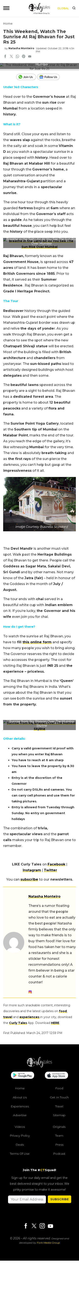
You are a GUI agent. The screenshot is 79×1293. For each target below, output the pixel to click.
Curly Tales (18, 1023)
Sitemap (59, 1115)
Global (63, 8)
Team (59, 1135)
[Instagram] (42, 1226)
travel (7, 1017)
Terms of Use (19, 1154)
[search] (74, 8)
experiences (29, 1017)
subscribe (29, 879)
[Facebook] (25, 1226)
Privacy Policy (20, 1135)
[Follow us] (50, 77)
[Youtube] (50, 1226)
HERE (55, 1023)
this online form (37, 642)
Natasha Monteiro (21, 48)
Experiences (20, 1106)
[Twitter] (33, 1226)
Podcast (59, 1154)
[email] (29, 57)
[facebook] (5, 57)
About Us (20, 1097)
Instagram (32, 870)
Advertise (20, 1115)
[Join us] (26, 77)
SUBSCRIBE (59, 1199)
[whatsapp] (17, 57)
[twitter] (11, 57)
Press (59, 1144)
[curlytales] (39, 1066)
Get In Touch (59, 1097)
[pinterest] (23, 57)
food (63, 1011)
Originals (59, 1127)
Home (7, 23)
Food (59, 1088)
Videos (20, 1127)
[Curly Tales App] (22, 1076)
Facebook (56, 864)
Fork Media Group (48, 1242)
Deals (20, 1144)
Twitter (50, 870)
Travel (59, 1106)
